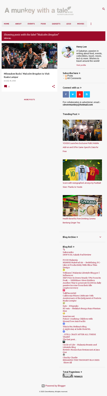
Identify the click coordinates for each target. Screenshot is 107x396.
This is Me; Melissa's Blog (75, 326)
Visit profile (81, 65)
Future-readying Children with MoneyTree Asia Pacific (78, 320)
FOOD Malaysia (70, 260)
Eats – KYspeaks (70, 306)
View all (7, 38)
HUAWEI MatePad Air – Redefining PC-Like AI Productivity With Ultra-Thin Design (82, 265)
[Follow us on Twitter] (73, 94)
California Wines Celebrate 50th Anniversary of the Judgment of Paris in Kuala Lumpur (82, 298)
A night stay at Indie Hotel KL (77, 329)
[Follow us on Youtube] (80, 94)
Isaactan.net (69, 316)
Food (43, 24)
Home (6, 24)
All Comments (74, 78)
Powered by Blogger (55, 386)
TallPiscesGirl (69, 293)
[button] (53, 86)
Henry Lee (81, 46)
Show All (67, 362)
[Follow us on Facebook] (66, 94)
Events (31, 24)
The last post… (70, 339)
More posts (29, 99)
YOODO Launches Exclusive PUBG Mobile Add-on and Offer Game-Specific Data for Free (81, 147)
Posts (70, 76)
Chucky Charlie (70, 357)
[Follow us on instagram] (87, 94)
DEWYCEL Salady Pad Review (77, 254)
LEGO (68, 24)
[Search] (103, 9)
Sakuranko (68, 252)
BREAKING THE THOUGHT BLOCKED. (81, 360)
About (18, 24)
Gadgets (56, 24)
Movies (80, 24)
